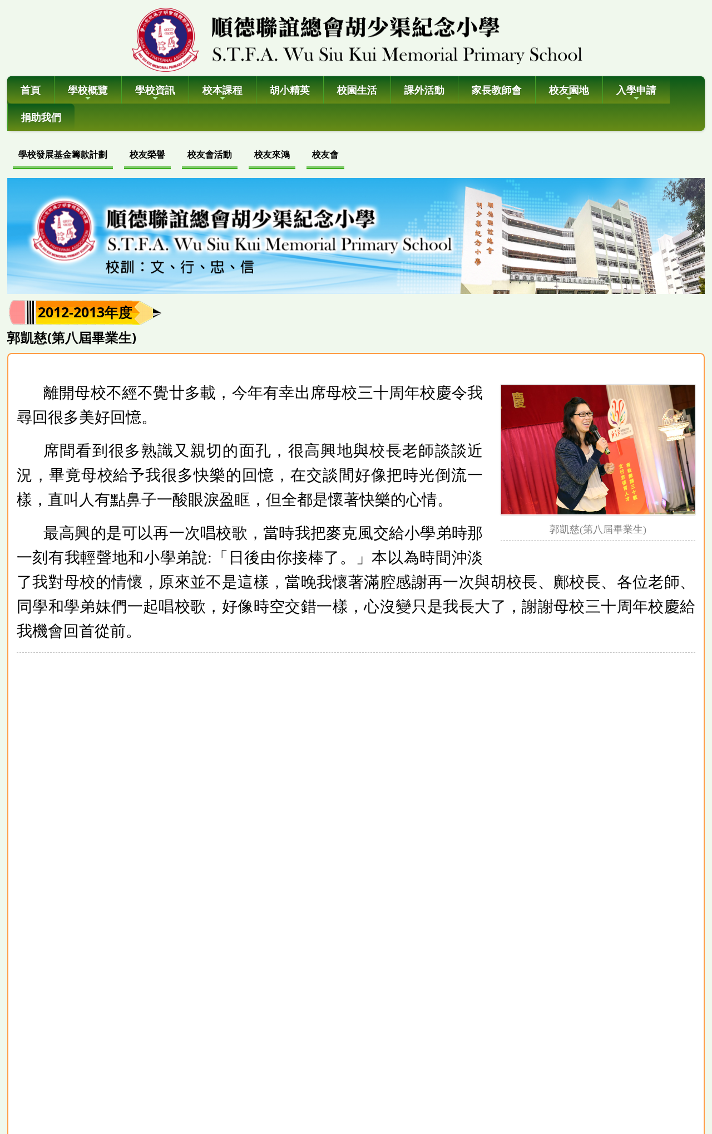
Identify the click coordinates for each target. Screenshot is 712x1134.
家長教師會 (497, 89)
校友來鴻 (272, 154)
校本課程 (222, 89)
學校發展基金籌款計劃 (62, 154)
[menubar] (178, 155)
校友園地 (569, 89)
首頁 (31, 89)
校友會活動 (209, 154)
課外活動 (424, 89)
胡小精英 (290, 89)
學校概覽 (88, 89)
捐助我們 (41, 117)
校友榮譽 (147, 154)
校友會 (325, 154)
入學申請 (636, 89)
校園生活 (357, 89)
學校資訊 (155, 89)
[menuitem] (63, 155)
